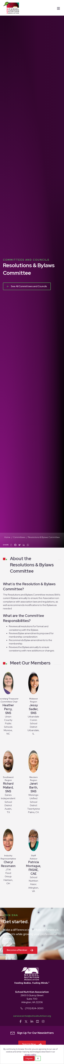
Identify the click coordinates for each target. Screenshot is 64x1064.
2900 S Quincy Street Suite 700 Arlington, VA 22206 (32, 999)
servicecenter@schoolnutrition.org (32, 1015)
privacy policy (30, 1054)
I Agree (29, 1058)
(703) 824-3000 (34, 1008)
